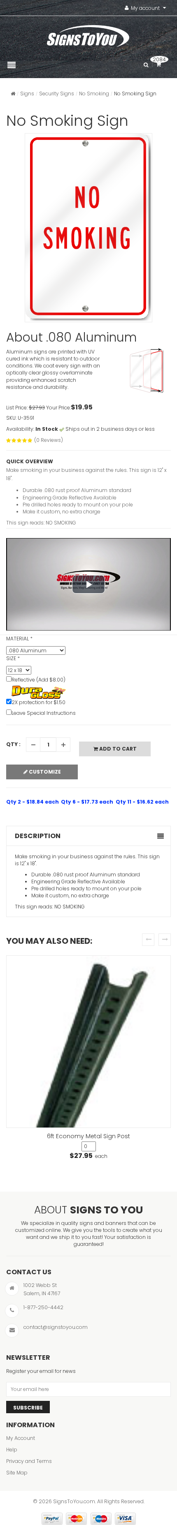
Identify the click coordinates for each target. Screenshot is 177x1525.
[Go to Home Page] (13, 93)
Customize (44, 771)
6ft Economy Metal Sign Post (88, 1136)
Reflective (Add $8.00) (38, 679)
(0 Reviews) (48, 440)
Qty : (13, 744)
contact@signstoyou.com (55, 1327)
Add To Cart (117, 748)
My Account (20, 1438)
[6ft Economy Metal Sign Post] (88, 1041)
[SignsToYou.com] (88, 34)
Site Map (17, 1472)
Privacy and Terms (29, 1461)
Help (11, 1449)
